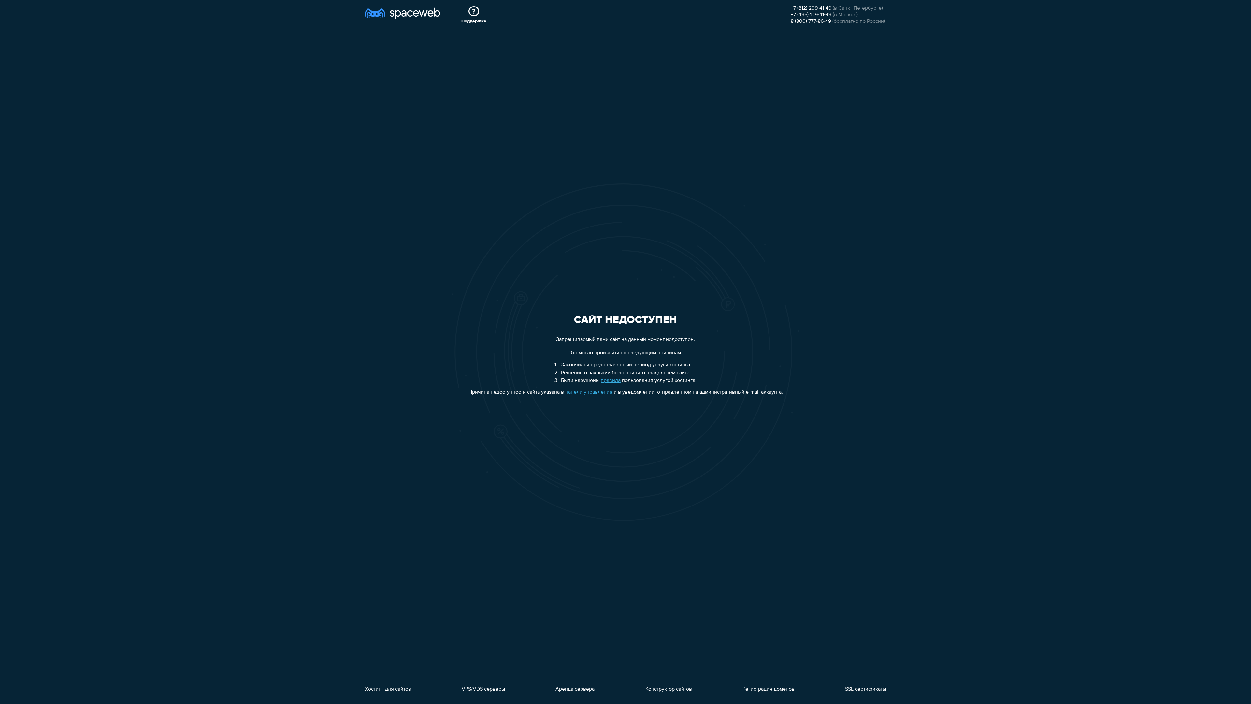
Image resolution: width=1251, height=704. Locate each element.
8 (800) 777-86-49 (811, 21)
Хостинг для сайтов (388, 689)
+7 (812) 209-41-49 (811, 8)
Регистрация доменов (768, 689)
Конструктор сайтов (668, 689)
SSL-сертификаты (865, 689)
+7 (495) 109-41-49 (811, 15)
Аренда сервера (575, 689)
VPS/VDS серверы (483, 689)
